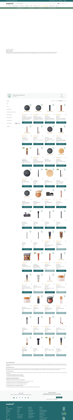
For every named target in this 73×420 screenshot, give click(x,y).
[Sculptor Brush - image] (38, 214)
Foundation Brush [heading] (24, 329)
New (6, 5)
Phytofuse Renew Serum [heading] (60, 308)
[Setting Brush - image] (61, 214)
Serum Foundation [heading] (59, 138)
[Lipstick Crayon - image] (38, 151)
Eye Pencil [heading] (34, 138)
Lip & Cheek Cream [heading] (59, 160)
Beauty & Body (27, 5)
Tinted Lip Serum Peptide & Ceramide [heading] (36, 266)
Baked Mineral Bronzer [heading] (36, 202)
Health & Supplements (15, 5)
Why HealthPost (42, 413)
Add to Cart (27, 186)
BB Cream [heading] (57, 117)
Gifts (39, 5)
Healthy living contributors (43, 417)
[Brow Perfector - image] (61, 257)
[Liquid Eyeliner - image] (38, 173)
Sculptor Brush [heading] (35, 223)
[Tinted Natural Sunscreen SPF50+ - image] (61, 235)
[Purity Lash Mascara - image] (50, 320)
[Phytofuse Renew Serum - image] (61, 300)
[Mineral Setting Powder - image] (27, 173)
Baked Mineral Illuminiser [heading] (26, 202)
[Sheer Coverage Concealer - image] (27, 278)
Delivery (18, 410)
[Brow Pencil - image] (50, 278)
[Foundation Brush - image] (27, 320)
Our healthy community (43, 419)
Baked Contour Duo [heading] (48, 160)
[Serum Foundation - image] (61, 130)
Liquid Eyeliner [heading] (35, 181)
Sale (41, 5)
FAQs (18, 413)
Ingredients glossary (31, 416)
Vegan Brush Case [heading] (25, 223)
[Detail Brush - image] (38, 235)
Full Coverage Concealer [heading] (48, 138)
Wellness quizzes (30, 410)
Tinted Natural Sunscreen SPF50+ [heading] (59, 244)
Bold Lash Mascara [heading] (47, 265)
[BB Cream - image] (61, 108)
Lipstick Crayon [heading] (35, 160)
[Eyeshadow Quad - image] (27, 257)
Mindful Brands (30, 411)
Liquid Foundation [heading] (47, 117)
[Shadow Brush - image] (50, 214)
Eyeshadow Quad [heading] (24, 265)
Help (57, 0)
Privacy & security (19, 416)
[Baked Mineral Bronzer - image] (38, 194)
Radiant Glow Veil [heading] (36, 308)
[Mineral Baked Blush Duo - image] (50, 300)
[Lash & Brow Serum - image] (38, 320)
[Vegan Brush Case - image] (27, 214)
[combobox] (36, 3)
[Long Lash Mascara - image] (27, 130)
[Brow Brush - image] (27, 235)
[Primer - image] (50, 235)
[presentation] (27, 118)
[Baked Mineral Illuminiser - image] (27, 194)
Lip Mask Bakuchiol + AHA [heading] (48, 181)
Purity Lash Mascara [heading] (48, 329)
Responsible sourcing (43, 414)
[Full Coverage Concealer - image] (50, 130)
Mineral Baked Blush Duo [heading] (48, 308)
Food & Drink (22, 5)
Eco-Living (35, 5)
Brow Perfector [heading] (58, 265)
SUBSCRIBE (59, 397)
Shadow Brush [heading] (47, 223)
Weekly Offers (46, 5)
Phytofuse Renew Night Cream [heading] (26, 308)
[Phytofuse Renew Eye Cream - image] (61, 320)
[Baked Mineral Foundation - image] (38, 108)
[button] (62, 3)
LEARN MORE (15, 96)
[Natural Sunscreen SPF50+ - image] (38, 278)
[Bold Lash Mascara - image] (50, 257)
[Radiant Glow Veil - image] (38, 300)
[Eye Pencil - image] (38, 130)
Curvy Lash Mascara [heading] (59, 202)
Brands (10, 5)
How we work (41, 416)
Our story (41, 408)
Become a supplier (19, 417)
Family (31, 5)
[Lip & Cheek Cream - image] (61, 151)
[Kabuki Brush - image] (38, 341)
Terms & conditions (20, 414)
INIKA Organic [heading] (24, 137)
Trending (56, 5)
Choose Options (27, 122)
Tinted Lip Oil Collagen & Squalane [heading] (25, 160)
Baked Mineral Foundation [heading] (37, 117)
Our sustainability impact (43, 410)
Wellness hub (60, 0)
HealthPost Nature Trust (43, 411)
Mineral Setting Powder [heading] (25, 181)
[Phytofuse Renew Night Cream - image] (27, 300)
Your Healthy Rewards (52, 0)
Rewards (18, 411)
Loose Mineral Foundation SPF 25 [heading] (27, 117)
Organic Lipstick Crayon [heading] (59, 181)
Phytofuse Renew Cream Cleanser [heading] (24, 350)
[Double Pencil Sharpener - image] (50, 194)
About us (65, 0)
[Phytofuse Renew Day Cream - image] (61, 278)
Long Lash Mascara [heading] (25, 138)
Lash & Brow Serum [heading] (36, 329)
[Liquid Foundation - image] (50, 108)
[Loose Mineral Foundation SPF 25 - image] (27, 108)
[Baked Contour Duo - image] (50, 151)
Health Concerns (51, 5)
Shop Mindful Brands (31, 413)
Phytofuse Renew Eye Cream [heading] (60, 329)
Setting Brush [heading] (58, 223)
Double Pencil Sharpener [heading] (48, 202)
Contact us (18, 408)
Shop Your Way (30, 417)
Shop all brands (30, 414)
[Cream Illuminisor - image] (61, 341)
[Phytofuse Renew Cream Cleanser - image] (27, 341)
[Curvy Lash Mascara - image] (61, 194)
